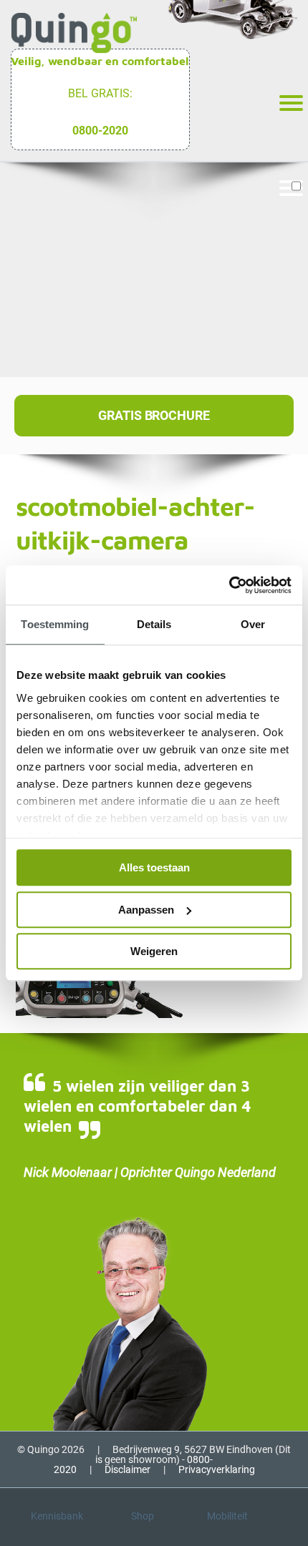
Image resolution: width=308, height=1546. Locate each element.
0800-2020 (100, 130)
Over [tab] (253, 624)
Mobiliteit (227, 1516)
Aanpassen (146, 910)
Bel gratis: (100, 93)
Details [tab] (154, 624)
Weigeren (154, 951)
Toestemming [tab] (55, 624)
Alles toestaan (154, 867)
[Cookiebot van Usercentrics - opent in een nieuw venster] (229, 585)
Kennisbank (57, 1516)
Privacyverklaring (216, 1469)
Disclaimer (127, 1469)
